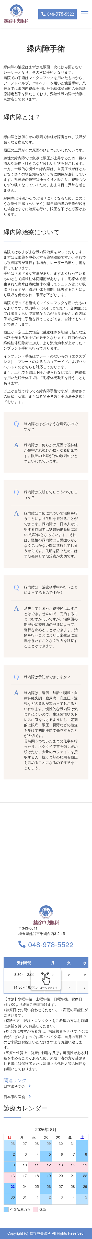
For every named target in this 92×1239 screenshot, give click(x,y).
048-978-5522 (51, 944)
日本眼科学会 (14, 1086)
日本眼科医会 (14, 1096)
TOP (79, 1227)
